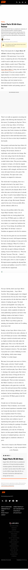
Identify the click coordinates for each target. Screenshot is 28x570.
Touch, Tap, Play (14, 550)
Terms (2, 510)
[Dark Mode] (19, 2)
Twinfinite (14, 527)
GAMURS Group (24, 559)
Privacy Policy (5, 512)
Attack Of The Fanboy (14, 532)
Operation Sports (14, 546)
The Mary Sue (14, 548)
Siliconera (14, 536)
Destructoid (14, 540)
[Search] (16, 2)
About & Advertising (6, 506)
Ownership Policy (5, 508)
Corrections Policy (18, 506)
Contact (3, 514)
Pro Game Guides (14, 525)
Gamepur (14, 530)
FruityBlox (14, 552)
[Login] (25, 2)
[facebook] (13, 500)
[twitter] (9, 500)
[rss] (2, 500)
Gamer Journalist (14, 542)
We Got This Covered (14, 538)
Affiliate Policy (17, 512)
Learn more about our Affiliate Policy (7, 485)
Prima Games (14, 534)
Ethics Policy (16, 510)
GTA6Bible (14, 556)
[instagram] (6, 500)
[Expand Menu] (22, 2)
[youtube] (16, 500)
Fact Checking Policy (18, 508)
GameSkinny (14, 544)
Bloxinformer (14, 554)
